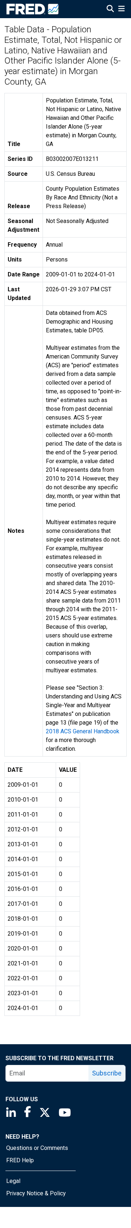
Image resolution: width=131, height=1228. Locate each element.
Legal (13, 1181)
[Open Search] (110, 9)
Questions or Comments (37, 1147)
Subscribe (107, 1073)
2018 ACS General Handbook (82, 731)
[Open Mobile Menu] (121, 9)
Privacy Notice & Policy (36, 1193)
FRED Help (20, 1160)
